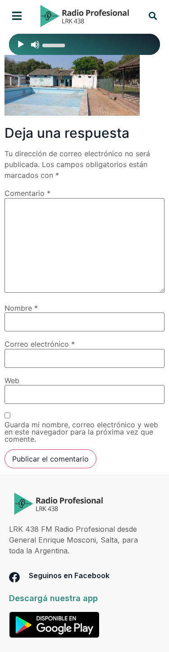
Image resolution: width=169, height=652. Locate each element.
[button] (17, 16)
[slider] (55, 44)
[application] (84, 44)
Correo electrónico (40, 344)
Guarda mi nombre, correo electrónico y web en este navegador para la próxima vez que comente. (81, 432)
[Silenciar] (35, 44)
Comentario (27, 193)
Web (12, 380)
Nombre (21, 308)
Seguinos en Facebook (69, 575)
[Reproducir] (20, 44)
